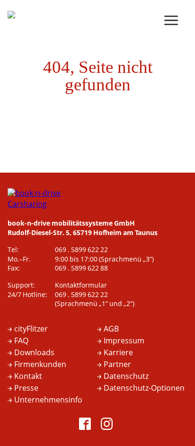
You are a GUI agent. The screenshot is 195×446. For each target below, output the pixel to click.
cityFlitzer (31, 329)
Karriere (118, 353)
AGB (111, 329)
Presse (26, 388)
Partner (117, 364)
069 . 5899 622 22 (81, 250)
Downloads (34, 353)
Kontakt (28, 376)
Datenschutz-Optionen (144, 388)
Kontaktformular (81, 285)
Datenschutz (126, 376)
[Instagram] (108, 425)
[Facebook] (86, 425)
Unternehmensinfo (48, 400)
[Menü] (173, 21)
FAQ (21, 341)
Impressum (124, 341)
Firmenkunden (40, 364)
